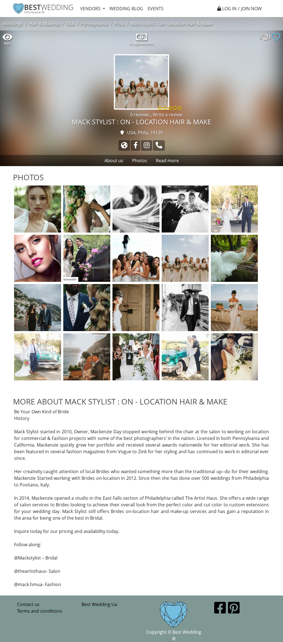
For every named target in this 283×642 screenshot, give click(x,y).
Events (156, 9)
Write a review (167, 115)
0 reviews (140, 115)
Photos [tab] (139, 161)
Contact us (28, 604)
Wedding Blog (126, 9)
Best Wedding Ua (99, 604)
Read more (167, 161)
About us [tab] (113, 161)
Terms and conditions (39, 611)
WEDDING (49, 7)
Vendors (91, 9)
